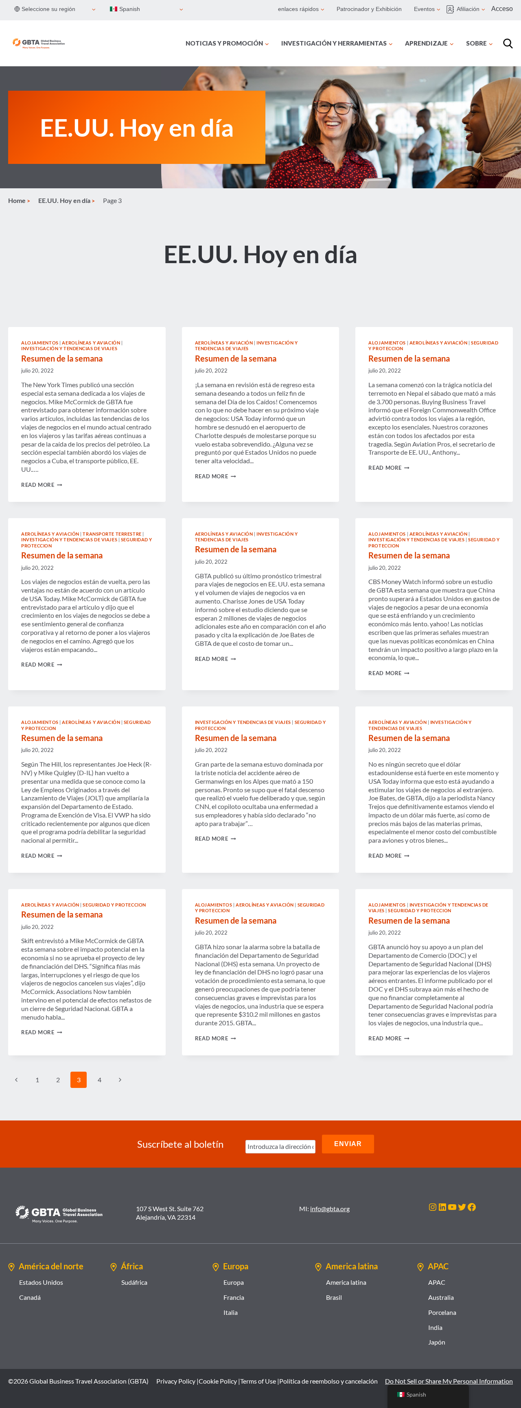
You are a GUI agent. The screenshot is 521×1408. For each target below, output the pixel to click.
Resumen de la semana (62, 358)
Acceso (502, 8)
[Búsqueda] (508, 43)
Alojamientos (40, 342)
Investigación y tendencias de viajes (69, 348)
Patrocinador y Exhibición (369, 9)
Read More (41, 485)
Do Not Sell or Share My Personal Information (449, 1381)
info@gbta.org (330, 1208)
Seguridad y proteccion (114, 904)
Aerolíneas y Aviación (91, 342)
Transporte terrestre (112, 533)
